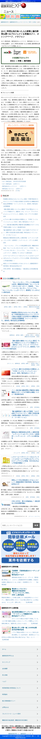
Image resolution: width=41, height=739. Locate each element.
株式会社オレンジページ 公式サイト (14, 186)
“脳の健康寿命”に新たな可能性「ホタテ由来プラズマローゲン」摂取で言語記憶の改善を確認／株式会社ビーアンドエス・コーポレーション (20, 232)
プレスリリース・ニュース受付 (11, 714)
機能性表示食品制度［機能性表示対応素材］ (15, 720)
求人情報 (4, 675)
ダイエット (10, 363)
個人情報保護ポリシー (8, 701)
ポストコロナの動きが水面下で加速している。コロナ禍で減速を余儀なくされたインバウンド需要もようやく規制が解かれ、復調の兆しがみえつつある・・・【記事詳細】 (20, 621)
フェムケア (17, 452)
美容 (38, 308)
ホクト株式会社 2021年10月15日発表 (14, 181)
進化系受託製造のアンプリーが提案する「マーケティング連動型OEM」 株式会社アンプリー (25, 614)
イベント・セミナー (34, 516)
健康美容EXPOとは (8, 655)
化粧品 (18, 386)
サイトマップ (6, 662)
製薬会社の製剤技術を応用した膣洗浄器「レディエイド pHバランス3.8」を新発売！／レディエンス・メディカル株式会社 (20, 240)
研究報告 (37, 407)
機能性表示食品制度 (34, 306)
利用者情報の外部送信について (11, 688)
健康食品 (12, 335)
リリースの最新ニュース (11, 278)
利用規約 (4, 694)
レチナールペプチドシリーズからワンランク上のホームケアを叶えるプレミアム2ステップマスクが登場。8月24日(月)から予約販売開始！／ (21, 258)
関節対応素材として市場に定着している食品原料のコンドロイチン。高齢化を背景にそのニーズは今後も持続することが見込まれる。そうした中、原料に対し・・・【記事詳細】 (20, 600)
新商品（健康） (8, 306)
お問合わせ (5, 707)
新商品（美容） (18, 306)
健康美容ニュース (26, 733)
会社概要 (4, 668)
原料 (31, 407)
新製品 (25, 306)
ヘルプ (4, 681)
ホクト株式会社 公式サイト (11, 184)
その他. (18, 190)
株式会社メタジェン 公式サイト (12, 188)
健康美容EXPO (12, 733)
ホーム (4, 649)
